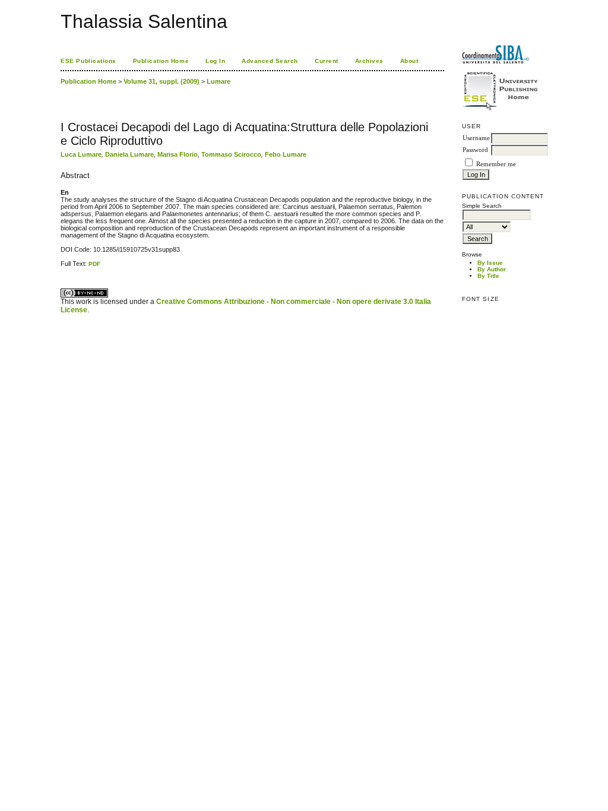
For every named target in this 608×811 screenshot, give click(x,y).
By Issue (490, 262)
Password (475, 150)
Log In (215, 61)
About (409, 61)
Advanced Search (270, 61)
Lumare (218, 81)
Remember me (496, 164)
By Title (488, 276)
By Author (491, 269)
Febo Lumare (285, 154)
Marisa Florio (177, 154)
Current (326, 61)
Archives (369, 61)
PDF (94, 264)
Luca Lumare (81, 154)
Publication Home (161, 61)
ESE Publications (88, 61)
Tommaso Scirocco (231, 154)
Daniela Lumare (129, 154)
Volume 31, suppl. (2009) (162, 81)
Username (476, 138)
